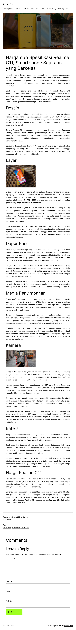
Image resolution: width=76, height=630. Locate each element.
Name (9, 582)
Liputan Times (8, 4)
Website (9, 601)
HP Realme (7, 528)
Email (8, 591)
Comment (10, 559)
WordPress (68, 626)
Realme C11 (16, 528)
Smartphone (24, 528)
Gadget (25, 517)
